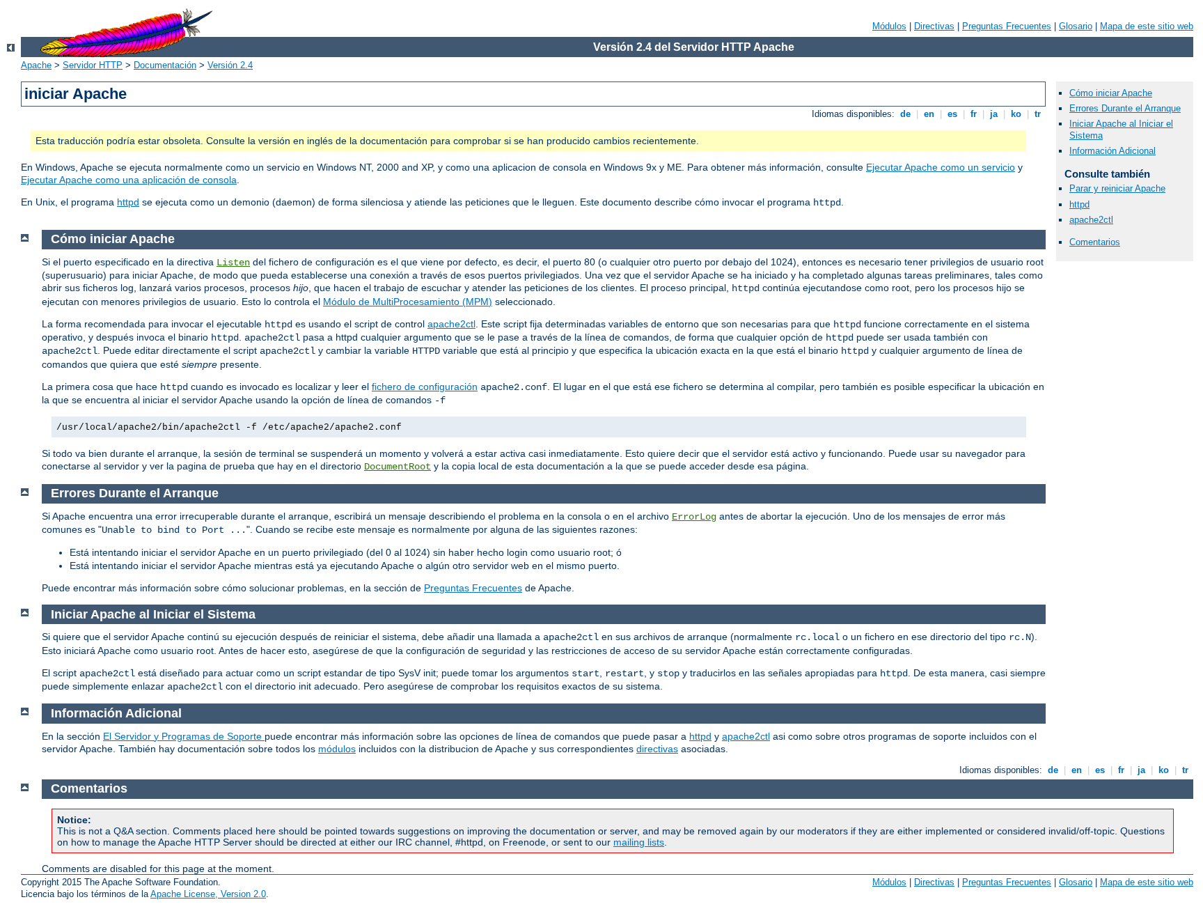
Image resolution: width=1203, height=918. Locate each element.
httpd (128, 202)
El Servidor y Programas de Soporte (184, 736)
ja (993, 114)
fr (974, 114)
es (952, 114)
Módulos (889, 26)
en (929, 114)
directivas (657, 748)
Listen (233, 262)
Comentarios (1094, 242)
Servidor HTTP (93, 65)
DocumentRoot (397, 466)
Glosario (1075, 26)
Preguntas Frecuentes (1006, 26)
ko (1016, 114)
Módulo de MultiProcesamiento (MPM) (407, 301)
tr (1038, 114)
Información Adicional (1112, 151)
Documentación (165, 65)
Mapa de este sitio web (1146, 26)
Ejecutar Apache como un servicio (940, 167)
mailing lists (638, 842)
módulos (337, 748)
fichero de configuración (425, 386)
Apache (36, 65)
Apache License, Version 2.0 (208, 894)
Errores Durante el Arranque (1125, 108)
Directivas (934, 26)
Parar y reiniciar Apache (1117, 188)
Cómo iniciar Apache (1110, 93)
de (905, 114)
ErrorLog (694, 516)
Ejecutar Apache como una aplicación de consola (129, 179)
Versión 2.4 (230, 65)
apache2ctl (1091, 220)
